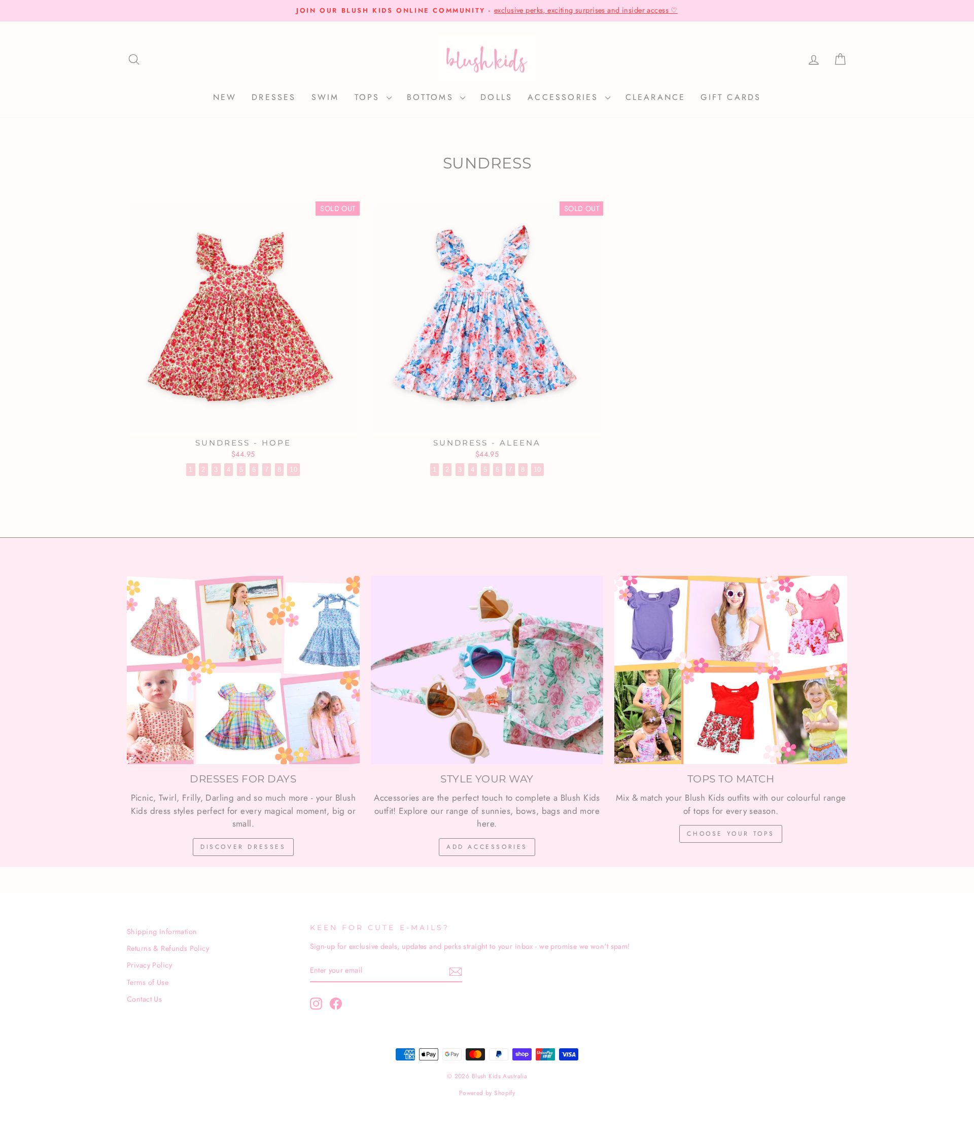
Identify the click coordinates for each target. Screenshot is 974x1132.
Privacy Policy (149, 965)
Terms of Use (147, 982)
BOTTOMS (432, 97)
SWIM (325, 97)
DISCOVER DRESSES (243, 846)
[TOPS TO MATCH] (730, 670)
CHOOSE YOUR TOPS (731, 833)
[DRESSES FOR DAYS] (243, 670)
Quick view (243, 422)
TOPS (369, 97)
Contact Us (144, 999)
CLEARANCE (655, 97)
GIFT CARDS (731, 97)
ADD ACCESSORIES (487, 846)
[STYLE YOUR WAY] (487, 670)
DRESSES (274, 97)
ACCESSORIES (565, 97)
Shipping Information (162, 932)
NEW (225, 97)
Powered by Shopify (487, 1092)
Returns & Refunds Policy (168, 948)
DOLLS (496, 97)
